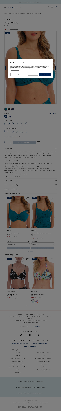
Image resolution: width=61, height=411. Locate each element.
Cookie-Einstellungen (15, 74)
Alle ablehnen (33, 74)
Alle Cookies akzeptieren (45, 74)
